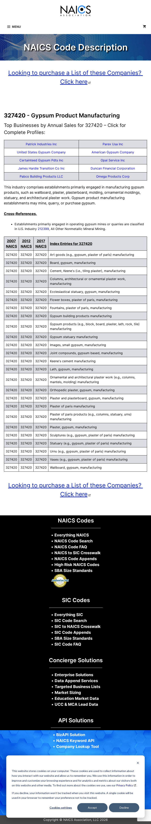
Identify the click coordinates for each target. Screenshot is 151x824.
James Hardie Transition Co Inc (41, 168)
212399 (43, 229)
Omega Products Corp (113, 176)
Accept (92, 807)
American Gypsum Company (113, 152)
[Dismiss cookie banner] (137, 763)
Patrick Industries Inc (41, 144)
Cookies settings (61, 807)
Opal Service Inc (113, 160)
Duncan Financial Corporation (113, 168)
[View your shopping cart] (144, 26)
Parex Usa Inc (113, 144)
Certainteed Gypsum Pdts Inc (41, 160)
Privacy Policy (124, 785)
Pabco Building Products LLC (41, 176)
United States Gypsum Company (41, 152)
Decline (124, 807)
